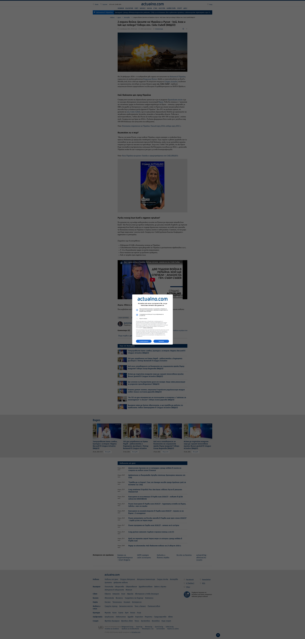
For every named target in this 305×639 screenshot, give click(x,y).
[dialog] (152, 319)
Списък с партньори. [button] (148, 327)
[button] (152, 319)
